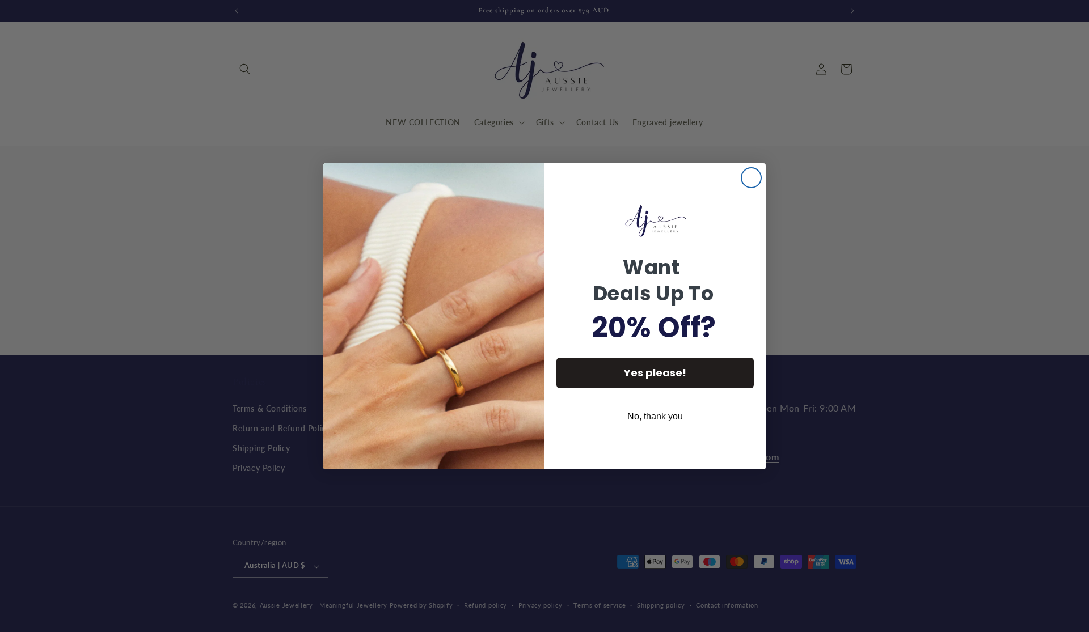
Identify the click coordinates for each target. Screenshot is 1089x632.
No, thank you (655, 416)
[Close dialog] (751, 178)
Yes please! (655, 373)
